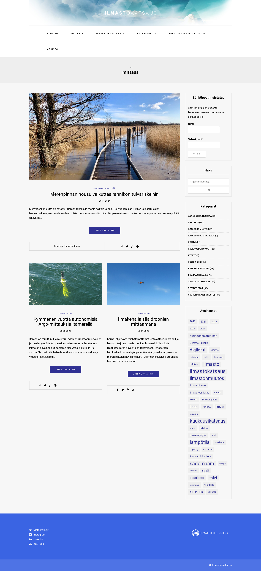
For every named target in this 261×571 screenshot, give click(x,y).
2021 (203, 321)
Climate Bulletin (199, 343)
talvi (213, 478)
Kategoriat (145, 33)
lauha (192, 428)
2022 (214, 321)
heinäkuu (194, 357)
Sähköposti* (195, 139)
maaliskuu (219, 442)
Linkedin (38, 539)
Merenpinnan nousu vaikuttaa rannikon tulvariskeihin (104, 194)
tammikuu (194, 485)
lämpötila (200, 442)
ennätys (214, 350)
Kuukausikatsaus (198, 249)
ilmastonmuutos (207, 378)
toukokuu (209, 484)
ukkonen (212, 492)
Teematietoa (65, 314)
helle (206, 357)
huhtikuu (194, 364)
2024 (202, 328)
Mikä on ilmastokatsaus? (187, 33)
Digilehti (76, 33)
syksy (222, 463)
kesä (193, 407)
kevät (220, 407)
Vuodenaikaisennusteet (202, 295)
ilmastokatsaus (208, 371)
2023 (192, 328)
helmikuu (218, 357)
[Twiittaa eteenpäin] (127, 246)
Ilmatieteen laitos (199, 392)
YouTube (38, 543)
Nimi (191, 123)
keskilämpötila (209, 399)
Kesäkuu (207, 406)
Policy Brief (195, 262)
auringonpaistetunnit (203, 336)
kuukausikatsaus (207, 421)
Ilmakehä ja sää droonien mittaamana (143, 321)
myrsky (194, 449)
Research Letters (108, 33)
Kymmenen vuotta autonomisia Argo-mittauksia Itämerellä (66, 321)
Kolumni (193, 242)
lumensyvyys (198, 435)
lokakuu (204, 428)
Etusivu (52, 33)
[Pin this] (137, 246)
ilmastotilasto (198, 385)
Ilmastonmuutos (198, 229)
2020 (192, 321)
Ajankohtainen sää (104, 189)
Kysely (192, 255)
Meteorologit (40, 530)
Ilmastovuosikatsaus (201, 235)
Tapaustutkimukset (200, 281)
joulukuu (193, 399)
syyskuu (193, 470)
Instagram (39, 534)
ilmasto (211, 364)
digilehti (197, 350)
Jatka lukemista (104, 230)
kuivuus (194, 413)
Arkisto (52, 49)
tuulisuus (196, 492)
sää (205, 470)
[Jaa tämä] (122, 246)
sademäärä (202, 463)
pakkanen (208, 449)
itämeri (217, 392)
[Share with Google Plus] (132, 246)
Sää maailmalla (198, 275)
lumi (214, 435)
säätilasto (197, 478)
